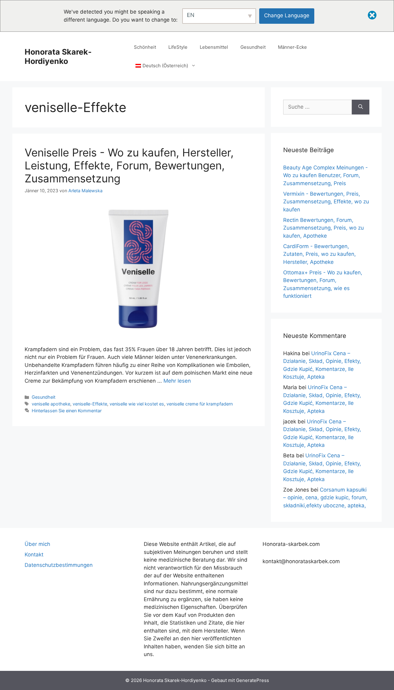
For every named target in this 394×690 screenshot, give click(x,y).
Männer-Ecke (292, 47)
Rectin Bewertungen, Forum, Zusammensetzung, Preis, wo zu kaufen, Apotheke (323, 228)
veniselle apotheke (51, 403)
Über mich (37, 544)
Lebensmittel (214, 47)
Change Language (286, 15)
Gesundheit (253, 47)
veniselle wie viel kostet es (137, 403)
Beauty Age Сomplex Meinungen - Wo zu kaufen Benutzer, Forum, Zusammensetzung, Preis (325, 175)
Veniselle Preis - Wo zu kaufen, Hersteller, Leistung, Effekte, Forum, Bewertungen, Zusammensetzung (129, 165)
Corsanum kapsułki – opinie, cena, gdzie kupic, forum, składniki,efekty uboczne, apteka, (325, 498)
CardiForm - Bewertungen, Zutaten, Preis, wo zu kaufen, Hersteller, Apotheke (319, 254)
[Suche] (360, 107)
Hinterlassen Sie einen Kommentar (67, 410)
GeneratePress (252, 680)
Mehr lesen (177, 381)
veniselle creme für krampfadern (200, 403)
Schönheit (145, 47)
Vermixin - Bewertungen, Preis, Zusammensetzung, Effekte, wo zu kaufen (326, 202)
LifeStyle (177, 47)
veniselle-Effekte (90, 403)
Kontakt (34, 554)
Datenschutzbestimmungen (59, 565)
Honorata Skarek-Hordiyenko (58, 56)
